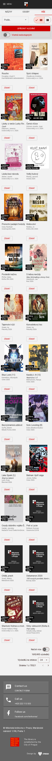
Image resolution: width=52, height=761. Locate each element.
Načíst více (36, 649)
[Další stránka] (48, 665)
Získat (7, 88)
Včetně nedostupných (22, 35)
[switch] (6, 35)
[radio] (39, 20)
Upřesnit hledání (26, 28)
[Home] (26, 4)
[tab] (8, 12)
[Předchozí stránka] (43, 665)
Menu (7, 4)
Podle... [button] (7, 20)
